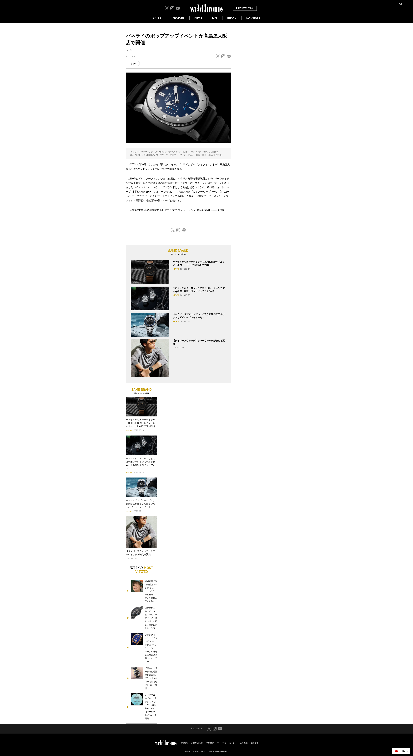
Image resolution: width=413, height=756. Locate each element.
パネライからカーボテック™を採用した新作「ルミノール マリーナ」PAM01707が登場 (140, 423)
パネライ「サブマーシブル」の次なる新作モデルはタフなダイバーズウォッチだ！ (140, 504)
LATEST (158, 17)
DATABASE (253, 17)
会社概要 (184, 743)
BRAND (232, 17)
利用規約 (210, 743)
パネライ (132, 63)
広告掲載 (243, 743)
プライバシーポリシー (227, 743)
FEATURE (179, 17)
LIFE (214, 17)
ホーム (129, 50)
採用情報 (254, 743)
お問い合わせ (197, 743)
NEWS (198, 17)
